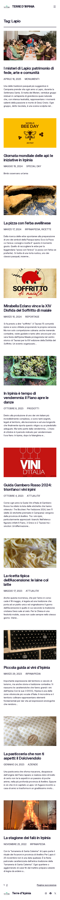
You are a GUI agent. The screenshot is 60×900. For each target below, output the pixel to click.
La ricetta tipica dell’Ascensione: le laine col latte (26, 580)
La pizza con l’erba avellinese (27, 223)
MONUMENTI (32, 79)
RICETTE (46, 229)
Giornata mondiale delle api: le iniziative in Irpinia (28, 157)
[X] (55, 893)
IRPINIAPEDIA (32, 229)
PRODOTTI (33, 408)
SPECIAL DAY (33, 166)
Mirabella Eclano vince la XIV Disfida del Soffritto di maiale (28, 308)
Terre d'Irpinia (23, 6)
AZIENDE (33, 764)
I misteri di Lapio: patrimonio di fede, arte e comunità (29, 70)
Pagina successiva (46, 885)
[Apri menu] (54, 6)
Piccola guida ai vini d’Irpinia (27, 667)
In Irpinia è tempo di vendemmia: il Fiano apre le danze (26, 397)
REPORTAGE (32, 316)
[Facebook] (50, 893)
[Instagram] (46, 893)
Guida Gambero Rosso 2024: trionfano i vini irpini (28, 487)
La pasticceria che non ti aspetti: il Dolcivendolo (24, 756)
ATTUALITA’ (33, 495)
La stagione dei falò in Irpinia (27, 838)
